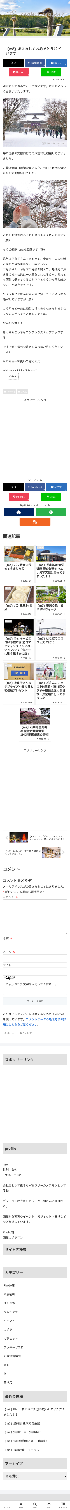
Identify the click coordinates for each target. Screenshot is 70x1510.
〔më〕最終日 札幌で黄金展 (22, 1423)
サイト (7, 965)
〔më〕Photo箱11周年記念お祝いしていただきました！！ (34, 1411)
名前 (7, 938)
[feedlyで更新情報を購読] (51, 512)
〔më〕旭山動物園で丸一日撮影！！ (27, 1441)
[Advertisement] (35, 438)
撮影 (6, 1365)
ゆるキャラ (11, 1312)
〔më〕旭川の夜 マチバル (21, 1450)
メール (9, 952)
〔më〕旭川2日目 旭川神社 (22, 1432)
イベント (9, 1321)
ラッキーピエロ (14, 1347)
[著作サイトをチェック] (19, 512)
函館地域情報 (12, 1356)
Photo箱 (11, 391)
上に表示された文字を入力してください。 (30, 984)
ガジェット (11, 1338)
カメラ (8, 1329)
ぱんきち (9, 1303)
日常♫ (24, 391)
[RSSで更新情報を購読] (35, 522)
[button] (63, 894)
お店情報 (9, 1294)
